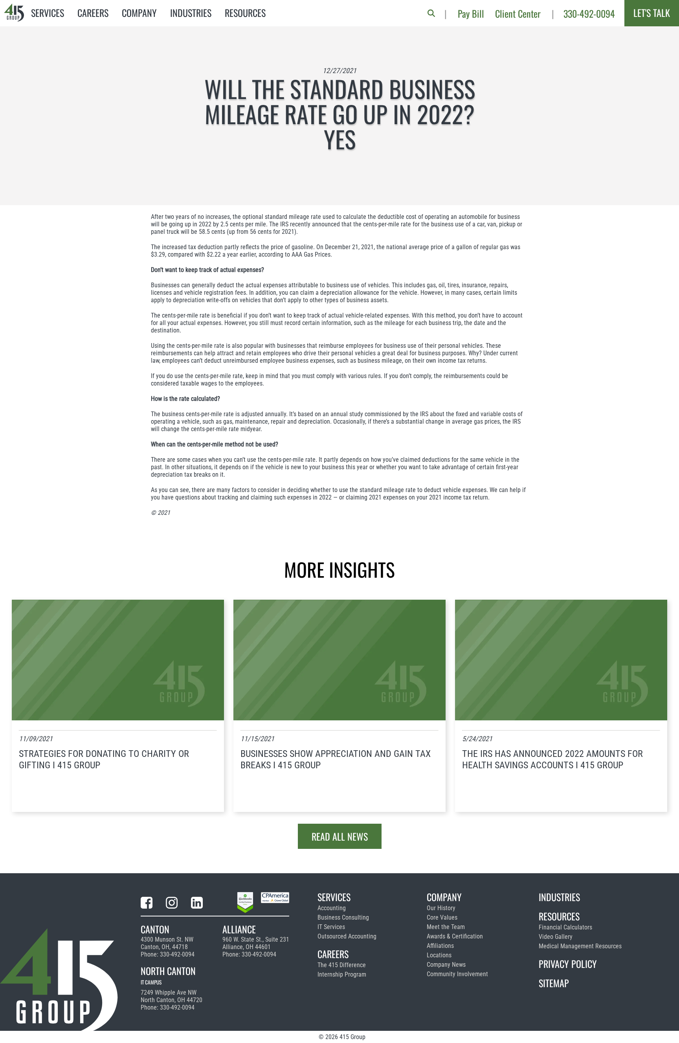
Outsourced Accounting (346, 936)
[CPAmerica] (275, 904)
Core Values (442, 917)
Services (47, 13)
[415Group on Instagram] (172, 904)
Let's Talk (651, 13)
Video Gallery (556, 936)
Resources (245, 13)
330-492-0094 (589, 13)
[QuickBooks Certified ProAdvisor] (245, 904)
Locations (439, 955)
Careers (92, 13)
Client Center (518, 13)
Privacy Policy (568, 964)
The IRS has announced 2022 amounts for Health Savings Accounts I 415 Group (552, 759)
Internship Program (341, 974)
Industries (190, 13)
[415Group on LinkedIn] (197, 904)
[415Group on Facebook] (146, 904)
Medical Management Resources (580, 946)
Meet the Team (446, 927)
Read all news (340, 836)
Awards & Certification (455, 936)
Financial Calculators (565, 927)
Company (139, 13)
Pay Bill (471, 13)
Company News (446, 964)
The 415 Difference (341, 965)
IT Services (331, 927)
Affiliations (440, 945)
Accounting (331, 908)
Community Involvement (457, 974)
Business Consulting (343, 917)
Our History (441, 908)
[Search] (431, 13)
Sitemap (554, 983)
